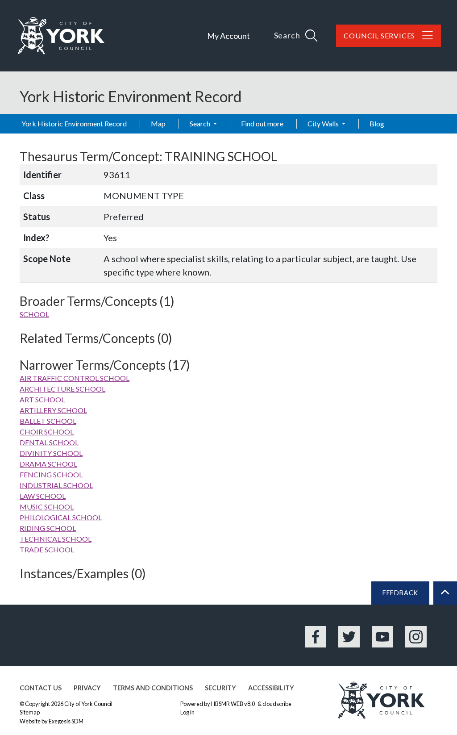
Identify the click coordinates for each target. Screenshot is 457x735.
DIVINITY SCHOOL (51, 453)
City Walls (323, 123)
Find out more (262, 123)
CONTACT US (41, 688)
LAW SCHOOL (43, 496)
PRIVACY (87, 688)
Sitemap (30, 712)
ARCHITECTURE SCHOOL (62, 388)
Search (201, 123)
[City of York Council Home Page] (61, 35)
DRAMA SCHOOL (48, 463)
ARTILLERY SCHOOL (53, 410)
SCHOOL (34, 314)
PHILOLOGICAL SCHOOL (61, 517)
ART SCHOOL (42, 399)
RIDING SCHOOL (48, 528)
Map (158, 123)
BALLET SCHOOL (48, 421)
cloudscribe (276, 703)
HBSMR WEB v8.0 (233, 703)
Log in (187, 712)
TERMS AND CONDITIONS (153, 688)
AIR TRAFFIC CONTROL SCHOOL (74, 378)
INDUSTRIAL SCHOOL (56, 485)
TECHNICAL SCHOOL (55, 539)
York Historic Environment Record (74, 123)
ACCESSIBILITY (271, 688)
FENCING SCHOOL (51, 474)
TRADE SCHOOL (47, 549)
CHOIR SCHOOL (47, 431)
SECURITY (220, 688)
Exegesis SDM (66, 721)
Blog (377, 123)
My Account (228, 36)
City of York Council (88, 703)
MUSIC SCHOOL (47, 506)
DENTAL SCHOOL (49, 442)
